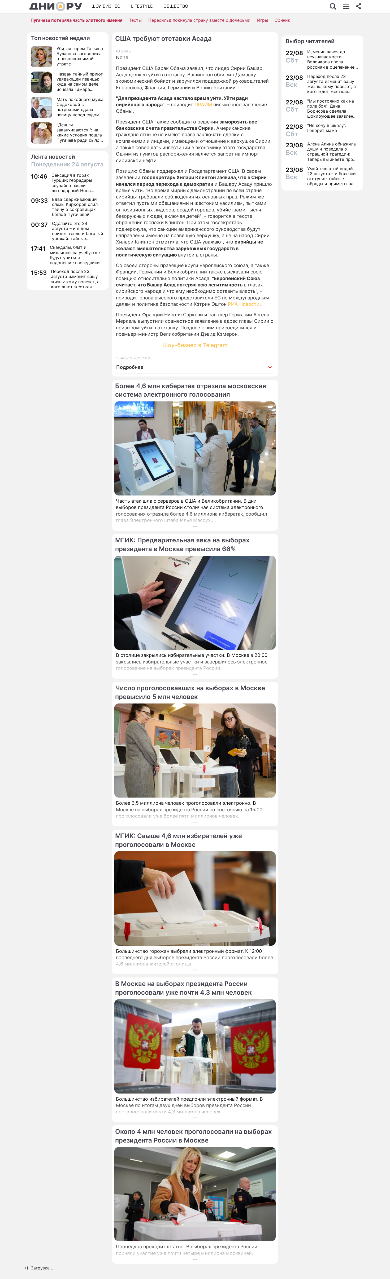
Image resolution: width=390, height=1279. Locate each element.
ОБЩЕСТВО (175, 6)
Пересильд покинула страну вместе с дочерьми (199, 20)
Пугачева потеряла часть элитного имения (76, 20)
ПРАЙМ (203, 104)
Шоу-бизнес (106, 6)
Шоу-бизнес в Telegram (195, 345)
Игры (262, 20)
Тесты (135, 20)
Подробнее (130, 367)
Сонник (282, 20)
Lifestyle (142, 6)
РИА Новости (243, 304)
